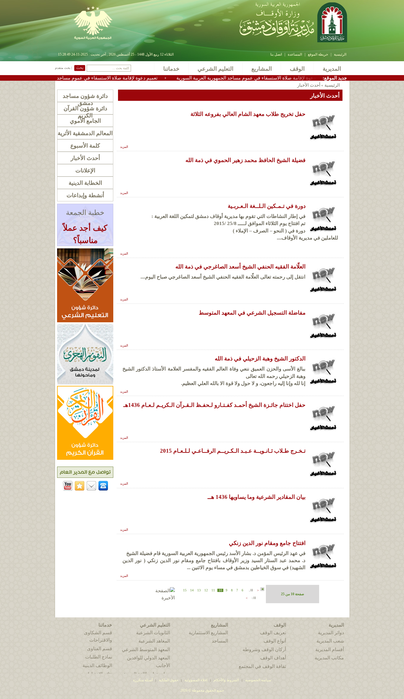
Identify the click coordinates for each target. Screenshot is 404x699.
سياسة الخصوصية (258, 680)
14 (192, 590)
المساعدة (295, 54)
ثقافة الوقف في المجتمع (262, 666)
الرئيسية (340, 54)
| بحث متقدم (63, 67)
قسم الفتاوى (99, 648)
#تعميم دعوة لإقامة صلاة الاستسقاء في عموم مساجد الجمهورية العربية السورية (104, 77)
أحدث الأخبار (85, 158)
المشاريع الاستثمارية (208, 632)
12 (206, 590)
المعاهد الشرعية (154, 640)
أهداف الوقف (273, 657)
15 (185, 590)
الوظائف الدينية (97, 665)
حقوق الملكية (168, 680)
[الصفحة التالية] (253, 597)
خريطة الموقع (318, 54)
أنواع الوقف (275, 640)
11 (213, 590)
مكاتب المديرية (329, 657)
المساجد (220, 640)
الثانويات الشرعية (153, 632)
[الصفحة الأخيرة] (159, 597)
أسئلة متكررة (143, 680)
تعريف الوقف (273, 632)
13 (199, 590)
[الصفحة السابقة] (250, 589)
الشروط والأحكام (226, 680)
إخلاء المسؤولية (196, 680)
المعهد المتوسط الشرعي (146, 649)
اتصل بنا (276, 54)
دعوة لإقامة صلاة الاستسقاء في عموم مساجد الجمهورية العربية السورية (269, 77)
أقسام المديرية (329, 649)
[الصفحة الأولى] (262, 589)
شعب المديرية (330, 640)
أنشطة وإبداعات (85, 195)
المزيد (124, 146)
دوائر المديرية (331, 632)
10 (220, 590)
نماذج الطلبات (98, 656)
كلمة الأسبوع (85, 146)
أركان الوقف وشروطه (264, 649)
